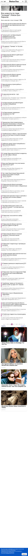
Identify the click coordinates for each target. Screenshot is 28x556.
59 (24, 324)
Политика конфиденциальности (7, 553)
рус (5, 1)
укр (2, 1)
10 (19, 324)
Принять (24, 554)
